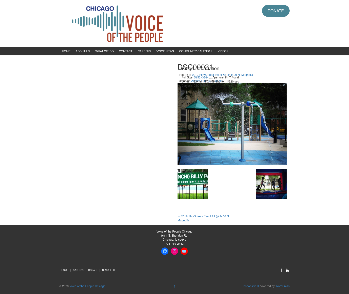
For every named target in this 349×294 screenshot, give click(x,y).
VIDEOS (223, 51)
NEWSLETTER (109, 270)
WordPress (282, 286)
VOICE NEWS (165, 51)
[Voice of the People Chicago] (135, 23)
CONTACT (125, 51)
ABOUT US (83, 51)
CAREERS (144, 51)
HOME (66, 51)
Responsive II (250, 286)
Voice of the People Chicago (87, 286)
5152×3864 (201, 77)
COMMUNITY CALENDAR (195, 51)
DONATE (276, 11)
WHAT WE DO (104, 51)
